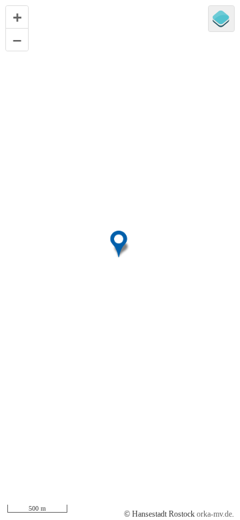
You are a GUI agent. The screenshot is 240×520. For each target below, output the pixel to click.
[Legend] (221, 18)
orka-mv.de (214, 514)
